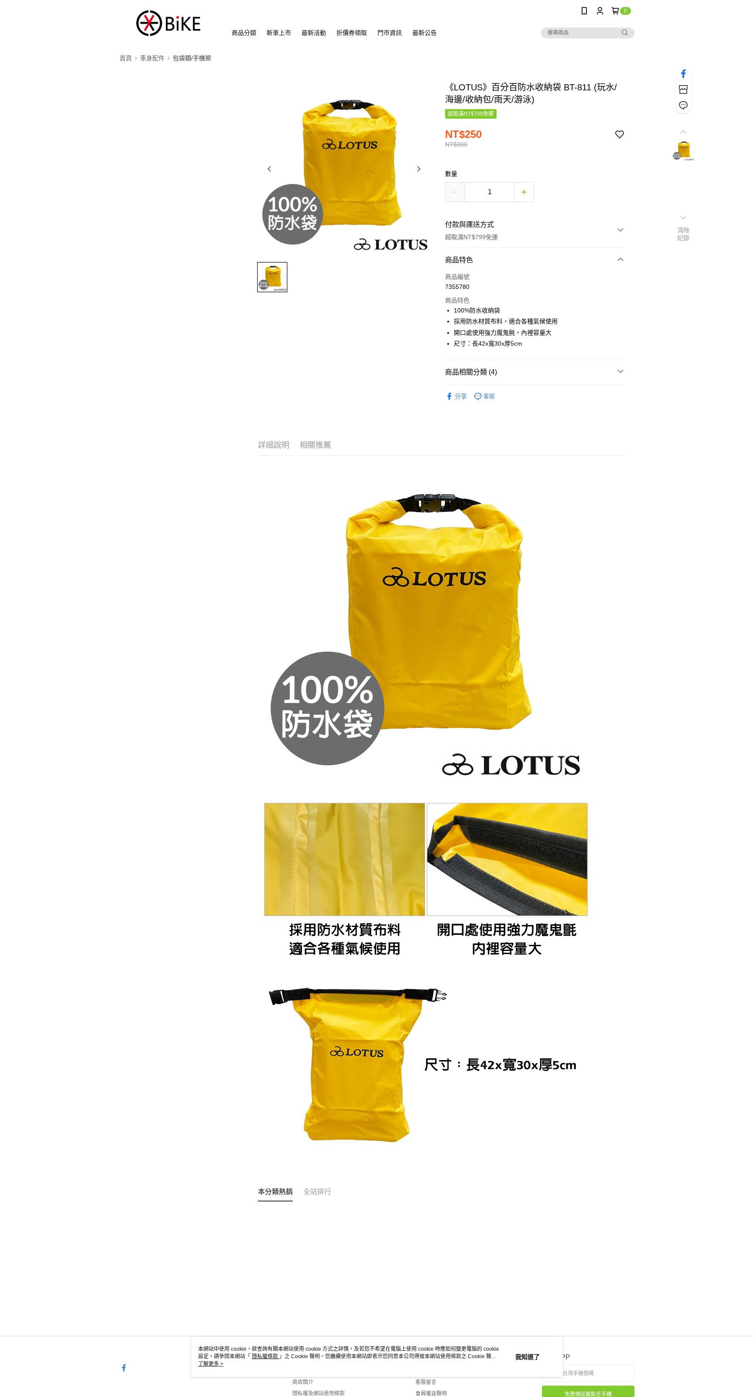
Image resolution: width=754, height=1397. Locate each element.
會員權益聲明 (431, 1393)
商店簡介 (302, 1382)
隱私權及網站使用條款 (318, 1393)
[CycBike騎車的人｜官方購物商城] (168, 23)
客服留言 (425, 1382)
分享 (461, 396)
